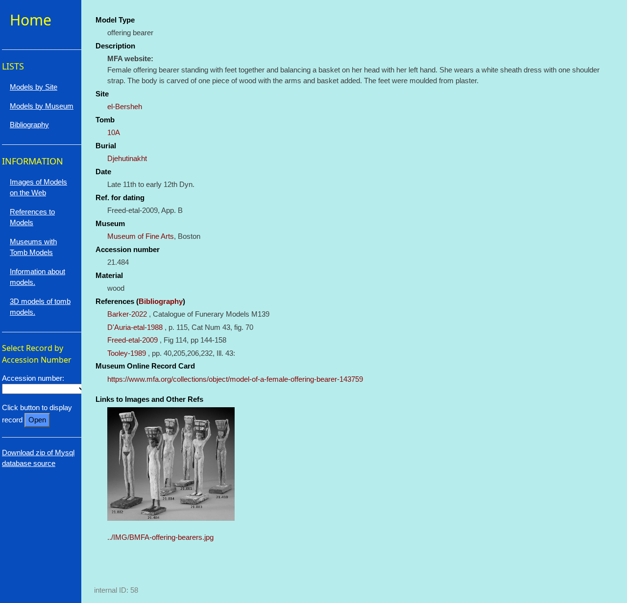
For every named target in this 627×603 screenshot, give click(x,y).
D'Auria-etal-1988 (135, 327)
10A (113, 132)
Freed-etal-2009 (132, 340)
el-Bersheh (124, 106)
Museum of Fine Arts (140, 236)
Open (37, 420)
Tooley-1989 (126, 353)
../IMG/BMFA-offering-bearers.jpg (160, 537)
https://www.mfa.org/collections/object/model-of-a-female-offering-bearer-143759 (235, 379)
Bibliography (161, 301)
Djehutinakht (127, 158)
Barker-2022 (127, 314)
